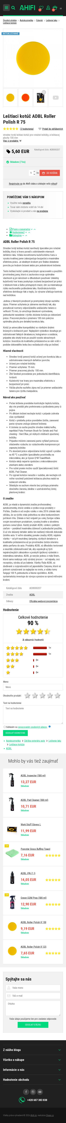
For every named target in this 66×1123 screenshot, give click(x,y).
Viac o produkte (11, 140)
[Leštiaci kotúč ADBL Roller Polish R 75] (33, 58)
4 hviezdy (50, 695)
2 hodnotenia (27, 128)
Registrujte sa (15, 183)
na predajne (42, 211)
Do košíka (52, 173)
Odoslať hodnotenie (15, 733)
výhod (54, 183)
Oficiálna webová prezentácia (43, 601)
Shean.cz (50, 1115)
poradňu (27, 203)
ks (37, 172)
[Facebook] (26, 1092)
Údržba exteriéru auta (34, 740)
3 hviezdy (42, 695)
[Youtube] (40, 1092)
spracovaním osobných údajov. (32, 727)
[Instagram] (33, 1092)
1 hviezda (27, 695)
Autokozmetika (26, 20)
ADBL (32, 594)
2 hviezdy (35, 695)
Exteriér (39, 20)
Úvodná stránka (10, 20)
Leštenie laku (51, 20)
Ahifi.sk (33, 1115)
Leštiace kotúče (10, 23)
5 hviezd (57, 695)
